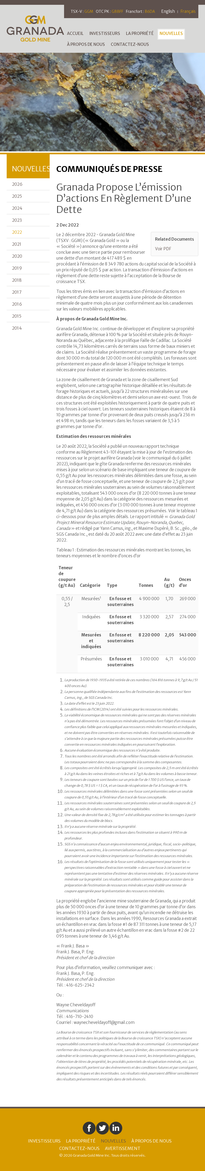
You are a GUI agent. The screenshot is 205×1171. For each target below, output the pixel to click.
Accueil (75, 33)
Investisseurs (104, 33)
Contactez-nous (130, 44)
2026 (17, 184)
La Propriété (140, 33)
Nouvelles (171, 33)
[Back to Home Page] (35, 28)
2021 (16, 244)
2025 (17, 196)
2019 (17, 268)
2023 (17, 220)
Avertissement (122, 1148)
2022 (17, 232)
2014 (17, 328)
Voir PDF (163, 248)
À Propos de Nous (86, 44)
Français (188, 11)
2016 (17, 304)
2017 (17, 292)
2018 (17, 280)
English (168, 11)
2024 (17, 208)
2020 (17, 256)
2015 (16, 316)
